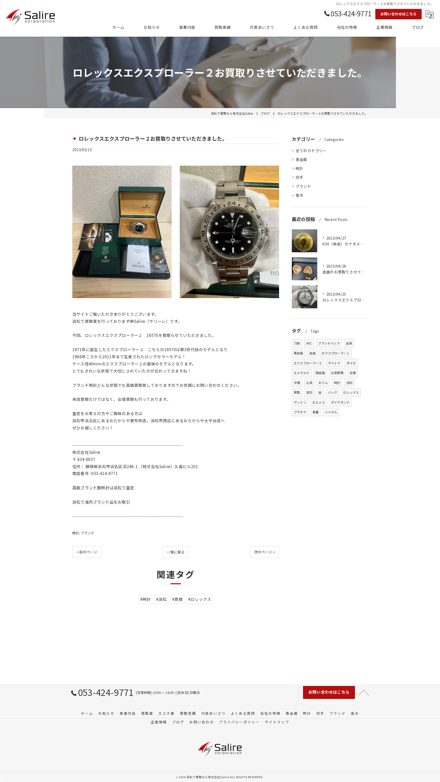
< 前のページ (86, 551)
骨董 (315, 412)
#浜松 (161, 599)
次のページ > (264, 551)
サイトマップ (277, 721)
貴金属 (301, 159)
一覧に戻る (176, 551)
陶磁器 (320, 372)
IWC (309, 343)
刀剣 (297, 343)
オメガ (351, 363)
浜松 (350, 382)
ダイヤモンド (340, 402)
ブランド (87, 533)
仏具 (309, 382)
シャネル (331, 412)
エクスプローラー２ (308, 363)
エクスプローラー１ (336, 353)
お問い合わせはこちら (398, 13)
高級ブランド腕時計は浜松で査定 (103, 487)
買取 (297, 392)
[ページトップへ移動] (364, 692)
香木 (299, 195)
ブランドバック (329, 343)
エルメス (318, 402)
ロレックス (351, 392)
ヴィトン (300, 402)
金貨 (349, 343)
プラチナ (300, 412)
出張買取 (337, 372)
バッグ (332, 392)
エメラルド (301, 372)
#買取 (177, 599)
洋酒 (297, 382)
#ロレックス (199, 599)
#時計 (145, 599)
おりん (323, 382)
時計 (75, 533)
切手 (299, 177)
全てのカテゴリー (311, 150)
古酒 (353, 372)
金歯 (312, 353)
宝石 (309, 392)
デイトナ (334, 363)
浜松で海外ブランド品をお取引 (101, 502)
